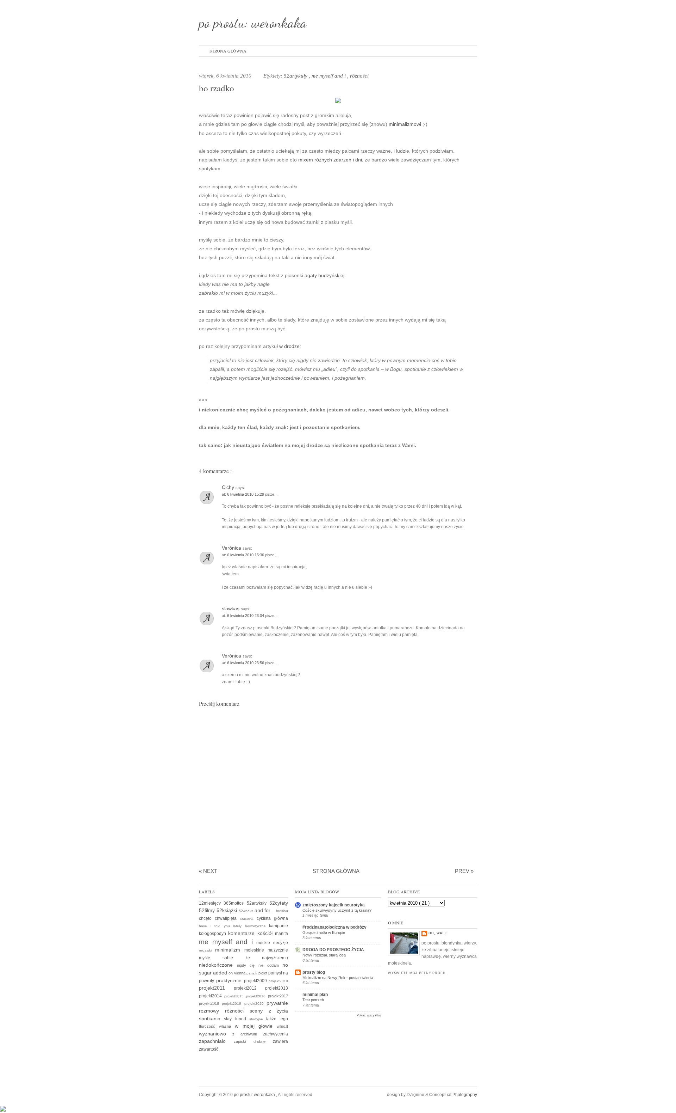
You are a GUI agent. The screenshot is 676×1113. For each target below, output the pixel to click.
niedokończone (218, 965)
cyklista (265, 918)
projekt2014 (211, 995)
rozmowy (212, 1011)
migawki (207, 950)
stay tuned (236, 1018)
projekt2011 (216, 988)
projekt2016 (257, 996)
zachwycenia (275, 1034)
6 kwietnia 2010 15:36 (246, 555)
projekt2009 (256, 980)
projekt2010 (278, 981)
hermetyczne (257, 926)
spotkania (211, 1018)
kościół (266, 933)
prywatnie (277, 1003)
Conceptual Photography (453, 1094)
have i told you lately (222, 926)
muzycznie (278, 950)
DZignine (416, 1094)
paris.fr (252, 973)
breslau (282, 911)
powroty (207, 980)
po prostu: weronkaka (253, 22)
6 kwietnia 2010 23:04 (246, 615)
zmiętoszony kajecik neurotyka (333, 905)
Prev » (464, 871)
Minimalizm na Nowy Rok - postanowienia (337, 978)
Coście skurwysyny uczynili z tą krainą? (336, 910)
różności (359, 76)
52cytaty (278, 903)
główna (281, 918)
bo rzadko (216, 88)
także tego (277, 1018)
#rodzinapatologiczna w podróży (334, 927)
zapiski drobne (253, 1041)
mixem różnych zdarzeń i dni (330, 160)
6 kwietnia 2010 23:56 (246, 663)
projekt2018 (210, 1003)
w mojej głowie (256, 1026)
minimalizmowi (405, 124)
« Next (208, 871)
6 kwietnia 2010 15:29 (246, 494)
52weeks (247, 911)
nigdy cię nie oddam (260, 965)
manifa (281, 933)
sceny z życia (269, 1011)
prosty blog (313, 972)
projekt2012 (249, 988)
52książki (228, 910)
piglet (263, 973)
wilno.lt (282, 1026)
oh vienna (237, 973)
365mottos (235, 903)
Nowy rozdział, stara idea (324, 955)
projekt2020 (255, 1003)
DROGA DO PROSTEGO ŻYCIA (333, 949)
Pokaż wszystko (369, 1015)
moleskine (256, 950)
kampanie (278, 925)
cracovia (248, 919)
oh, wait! (438, 933)
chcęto (207, 918)
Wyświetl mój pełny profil (417, 973)
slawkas (231, 608)
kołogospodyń (213, 933)
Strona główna (227, 51)
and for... (265, 910)
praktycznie (230, 980)
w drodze (289, 346)
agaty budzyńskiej (324, 275)
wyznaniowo (215, 1033)
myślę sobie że (230, 957)
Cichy (229, 487)
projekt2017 (278, 996)
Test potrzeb (313, 1000)
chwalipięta (227, 918)
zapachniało (216, 1041)
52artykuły (296, 76)
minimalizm (229, 950)
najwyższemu (275, 957)
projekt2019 (233, 1003)
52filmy (208, 910)
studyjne (257, 1019)
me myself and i (329, 76)
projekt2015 (235, 996)
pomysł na (278, 973)
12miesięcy (211, 903)
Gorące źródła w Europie (323, 932)
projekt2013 (276, 988)
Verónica (232, 548)
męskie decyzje (272, 942)
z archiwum (247, 1034)
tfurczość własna (217, 1026)
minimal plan (315, 994)
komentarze (242, 933)
